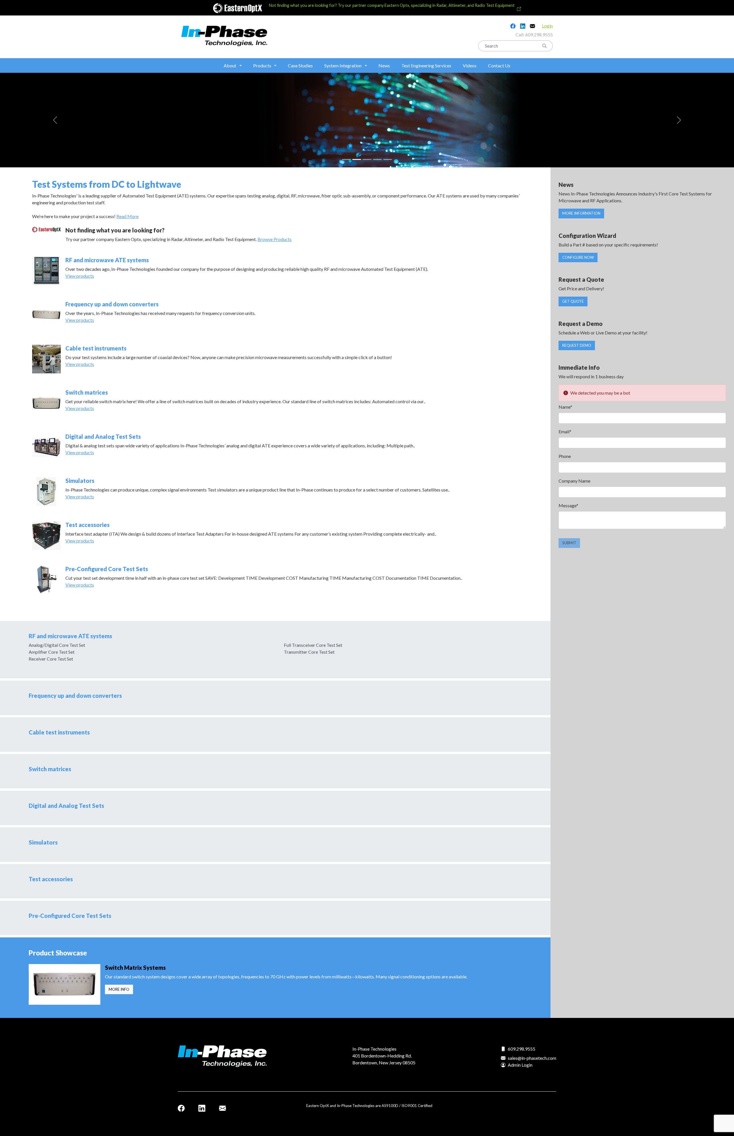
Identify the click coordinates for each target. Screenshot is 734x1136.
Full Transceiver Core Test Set (313, 645)
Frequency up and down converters (112, 304)
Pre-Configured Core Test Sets (106, 568)
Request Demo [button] (576, 345)
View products (79, 276)
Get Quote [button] (573, 301)
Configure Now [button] (578, 257)
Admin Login (520, 1065)
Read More (127, 216)
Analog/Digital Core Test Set (57, 645)
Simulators (79, 480)
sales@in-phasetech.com (532, 1058)
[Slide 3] (367, 159)
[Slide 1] (346, 159)
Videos (470, 65)
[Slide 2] (356, 159)
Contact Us (499, 65)
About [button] (230, 65)
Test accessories (87, 524)
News (384, 65)
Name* (565, 407)
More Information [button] (581, 213)
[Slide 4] (377, 159)
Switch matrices (86, 392)
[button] (55, 120)
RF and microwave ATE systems (107, 259)
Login (547, 25)
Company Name (574, 480)
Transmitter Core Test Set (309, 652)
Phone (565, 456)
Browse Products (274, 239)
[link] (367, 7)
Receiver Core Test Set (51, 658)
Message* (568, 505)
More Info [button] (119, 989)
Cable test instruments (95, 348)
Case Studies (300, 65)
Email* (565, 431)
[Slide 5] (387, 159)
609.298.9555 (539, 34)
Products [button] (262, 65)
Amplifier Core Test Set (52, 652)
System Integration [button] (343, 65)
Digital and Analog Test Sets (103, 436)
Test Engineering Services (426, 65)
